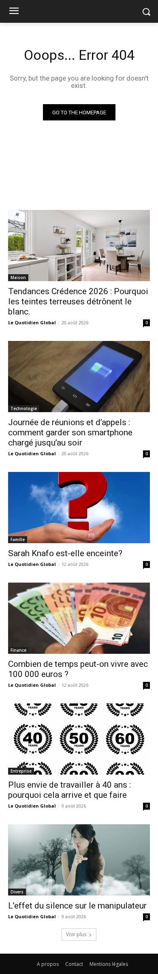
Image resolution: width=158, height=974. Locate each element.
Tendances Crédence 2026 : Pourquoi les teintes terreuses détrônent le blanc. (78, 301)
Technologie (24, 408)
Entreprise (21, 771)
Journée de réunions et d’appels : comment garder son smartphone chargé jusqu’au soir (70, 432)
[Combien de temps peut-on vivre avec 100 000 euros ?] (79, 618)
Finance (18, 650)
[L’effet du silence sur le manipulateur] (79, 859)
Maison (18, 277)
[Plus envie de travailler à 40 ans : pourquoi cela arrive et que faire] (79, 739)
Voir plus (76, 934)
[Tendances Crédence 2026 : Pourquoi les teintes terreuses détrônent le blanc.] (79, 245)
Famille (18, 539)
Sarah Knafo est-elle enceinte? (65, 553)
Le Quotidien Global (32, 322)
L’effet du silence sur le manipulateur (77, 906)
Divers (17, 892)
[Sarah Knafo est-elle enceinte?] (79, 507)
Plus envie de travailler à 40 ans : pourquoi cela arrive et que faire (69, 790)
